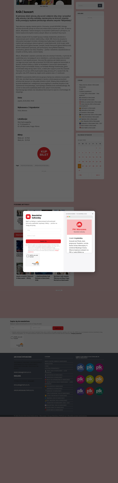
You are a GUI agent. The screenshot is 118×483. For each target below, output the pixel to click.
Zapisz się (43, 241)
